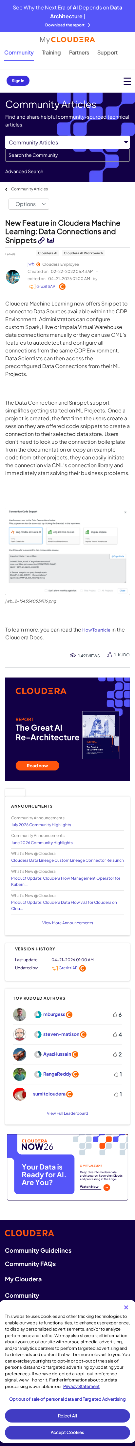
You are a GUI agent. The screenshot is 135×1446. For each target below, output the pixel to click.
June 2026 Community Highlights (42, 842)
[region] (67, 1371)
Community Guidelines (38, 1250)
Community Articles (29, 188)
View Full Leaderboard (67, 1113)
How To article (96, 630)
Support (107, 52)
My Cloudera (23, 1279)
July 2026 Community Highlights (41, 824)
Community (19, 52)
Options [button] (25, 204)
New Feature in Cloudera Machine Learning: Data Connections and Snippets (63, 231)
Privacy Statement (81, 1386)
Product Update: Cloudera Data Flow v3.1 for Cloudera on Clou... (64, 905)
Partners (79, 52)
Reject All (67, 1415)
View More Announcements (67, 922)
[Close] (126, 1307)
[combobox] (67, 155)
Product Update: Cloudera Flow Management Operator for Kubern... (65, 881)
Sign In (18, 80)
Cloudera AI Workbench (83, 253)
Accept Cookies (68, 1432)
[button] (67, 551)
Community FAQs (30, 1263)
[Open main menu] (127, 81)
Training (51, 52)
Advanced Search (24, 171)
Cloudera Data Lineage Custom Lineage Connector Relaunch (67, 860)
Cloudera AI (47, 253)
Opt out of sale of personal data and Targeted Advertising (67, 1399)
